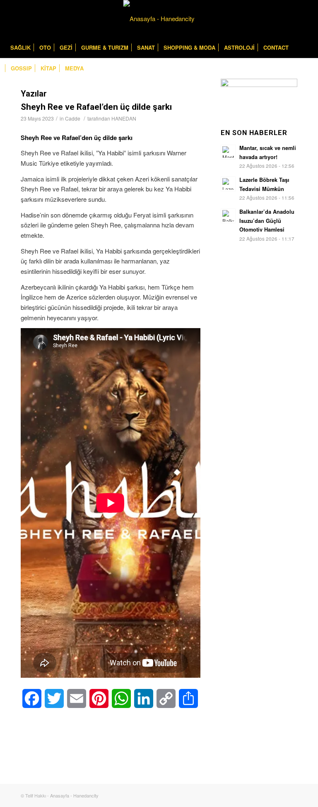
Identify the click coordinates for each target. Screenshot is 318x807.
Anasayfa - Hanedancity (74, 795)
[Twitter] (293, 18)
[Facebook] (281, 18)
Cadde (72, 118)
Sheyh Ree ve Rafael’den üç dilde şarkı (96, 107)
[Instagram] (305, 18)
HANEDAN (123, 118)
